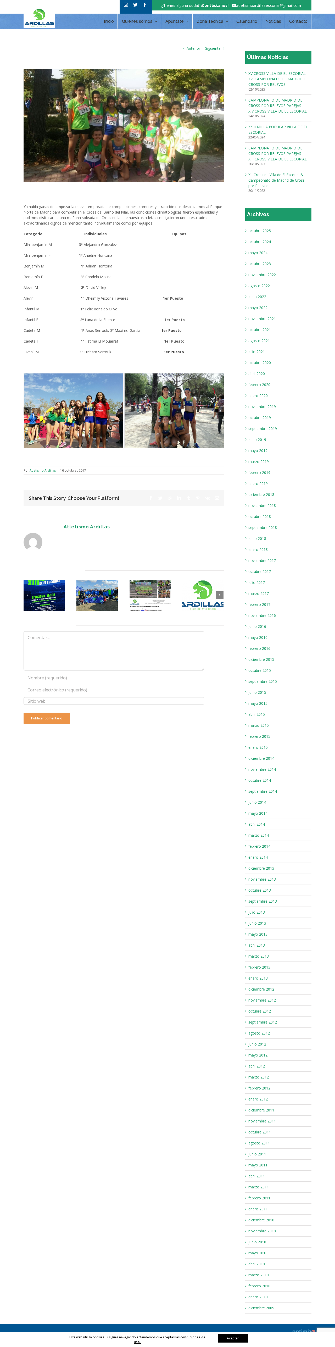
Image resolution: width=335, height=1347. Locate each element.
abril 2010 (256, 1263)
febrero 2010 (259, 1285)
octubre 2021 (259, 329)
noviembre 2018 (262, 505)
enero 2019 (258, 483)
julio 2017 (256, 582)
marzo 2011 (258, 1186)
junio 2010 (257, 1241)
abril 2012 (256, 1066)
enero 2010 (258, 1296)
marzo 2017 (258, 593)
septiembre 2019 (262, 428)
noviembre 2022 (262, 274)
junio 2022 (257, 296)
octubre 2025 (259, 230)
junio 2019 (257, 439)
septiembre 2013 (262, 901)
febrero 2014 (259, 846)
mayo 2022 (257, 307)
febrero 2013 (259, 967)
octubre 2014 (259, 780)
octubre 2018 (259, 516)
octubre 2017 (259, 571)
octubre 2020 (259, 362)
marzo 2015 (258, 725)
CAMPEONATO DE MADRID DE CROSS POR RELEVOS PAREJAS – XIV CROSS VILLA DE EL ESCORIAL (277, 106)
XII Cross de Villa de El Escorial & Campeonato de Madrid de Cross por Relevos (276, 180)
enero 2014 (258, 857)
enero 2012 (258, 1099)
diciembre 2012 (261, 989)
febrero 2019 (259, 472)
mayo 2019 (257, 450)
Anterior (193, 48)
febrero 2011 (259, 1197)
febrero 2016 (259, 648)
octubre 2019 (259, 417)
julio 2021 (256, 351)
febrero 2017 (259, 604)
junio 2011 (257, 1154)
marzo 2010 (258, 1274)
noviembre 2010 (262, 1230)
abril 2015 (256, 714)
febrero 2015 (259, 736)
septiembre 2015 (262, 681)
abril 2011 (256, 1175)
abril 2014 (256, 824)
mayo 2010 (257, 1252)
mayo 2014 (257, 813)
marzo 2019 (258, 461)
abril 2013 (256, 945)
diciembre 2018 (261, 494)
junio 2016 (257, 626)
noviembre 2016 (262, 615)
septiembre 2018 (262, 527)
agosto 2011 (259, 1143)
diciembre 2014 (261, 758)
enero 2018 (258, 549)
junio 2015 (257, 692)
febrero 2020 (259, 384)
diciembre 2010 (261, 1219)
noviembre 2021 (262, 318)
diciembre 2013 (261, 868)
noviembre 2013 (262, 879)
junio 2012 (257, 1044)
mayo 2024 (257, 252)
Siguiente (213, 48)
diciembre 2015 (261, 659)
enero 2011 (258, 1208)
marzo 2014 (258, 835)
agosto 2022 (259, 285)
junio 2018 (257, 538)
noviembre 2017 (262, 560)
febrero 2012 (259, 1088)
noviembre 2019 (262, 406)
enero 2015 (258, 747)
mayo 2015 (257, 703)
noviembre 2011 (262, 1121)
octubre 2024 (259, 241)
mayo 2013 (257, 934)
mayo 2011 (257, 1164)
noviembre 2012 (262, 1000)
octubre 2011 (259, 1132)
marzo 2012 (258, 1077)
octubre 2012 (259, 1011)
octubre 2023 (259, 263)
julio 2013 (256, 912)
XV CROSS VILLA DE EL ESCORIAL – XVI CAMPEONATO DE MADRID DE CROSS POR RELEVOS (278, 79)
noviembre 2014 (262, 769)
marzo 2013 (258, 956)
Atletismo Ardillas (43, 573)
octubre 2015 (259, 670)
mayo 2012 (257, 1055)
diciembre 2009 (261, 1307)
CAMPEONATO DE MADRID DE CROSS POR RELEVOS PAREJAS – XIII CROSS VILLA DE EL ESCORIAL (277, 153)
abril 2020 (256, 373)
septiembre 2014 (262, 791)
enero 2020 (258, 395)
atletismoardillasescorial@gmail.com (268, 5)
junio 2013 (257, 923)
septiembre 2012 (262, 1022)
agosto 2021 (259, 340)
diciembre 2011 (261, 1110)
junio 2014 (257, 802)
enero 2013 (258, 978)
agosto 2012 (259, 1033)
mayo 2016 (257, 637)
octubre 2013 (259, 890)
